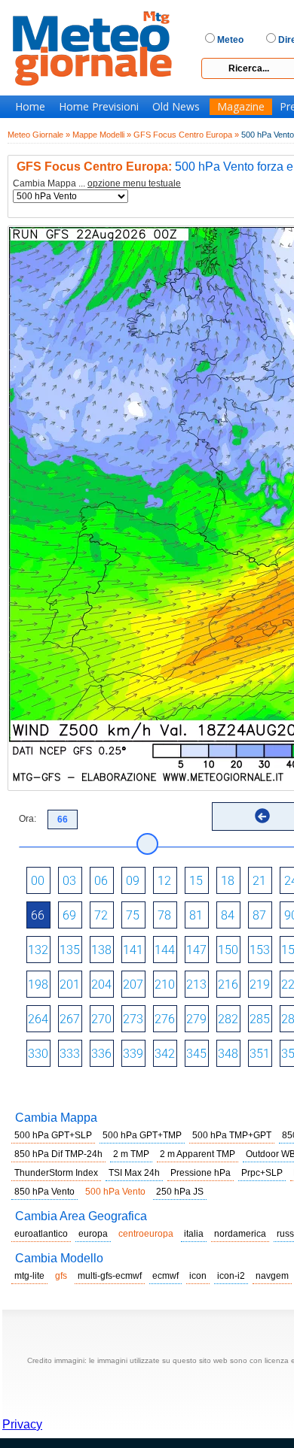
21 (259, 881)
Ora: (27, 818)
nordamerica (240, 1233)
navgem (272, 1276)
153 (260, 950)
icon (198, 1276)
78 (164, 915)
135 (70, 950)
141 (133, 950)
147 (196, 950)
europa (93, 1233)
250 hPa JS (180, 1191)
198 (38, 984)
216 (228, 984)
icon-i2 (231, 1276)
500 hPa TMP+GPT (231, 1135)
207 (133, 984)
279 (196, 1019)
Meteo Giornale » (39, 134)
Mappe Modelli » (101, 134)
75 (132, 915)
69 (69, 915)
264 (38, 1019)
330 (38, 1054)
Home (30, 106)
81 (196, 915)
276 (165, 1019)
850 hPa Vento (44, 1191)
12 (164, 881)
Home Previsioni (99, 106)
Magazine (241, 106)
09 (132, 881)
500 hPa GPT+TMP (142, 1135)
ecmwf (165, 1276)
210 (165, 984)
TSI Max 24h (134, 1173)
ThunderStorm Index (56, 1173)
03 (69, 881)
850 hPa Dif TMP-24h (58, 1154)
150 (228, 950)
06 (101, 881)
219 (260, 984)
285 (260, 1019)
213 (196, 984)
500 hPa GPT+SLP (53, 1135)
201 (70, 984)
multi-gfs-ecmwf (110, 1276)
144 (165, 950)
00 (37, 881)
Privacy (22, 1424)
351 (260, 1054)
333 (70, 1054)
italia (194, 1233)
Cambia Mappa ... (97, 184)
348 (228, 1054)
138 (101, 950)
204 (101, 984)
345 (196, 1054)
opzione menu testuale (134, 183)
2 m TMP (131, 1154)
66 (37, 915)
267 (70, 1019)
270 (101, 1019)
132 (38, 950)
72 (101, 915)
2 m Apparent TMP (197, 1154)
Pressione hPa (200, 1173)
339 (133, 1054)
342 (165, 1054)
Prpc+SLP (262, 1173)
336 (101, 1054)
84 (227, 915)
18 (227, 881)
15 (196, 881)
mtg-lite (29, 1276)
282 (228, 1019)
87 (259, 915)
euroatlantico (41, 1233)
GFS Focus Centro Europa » (186, 134)
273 (133, 1019)
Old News (176, 106)
